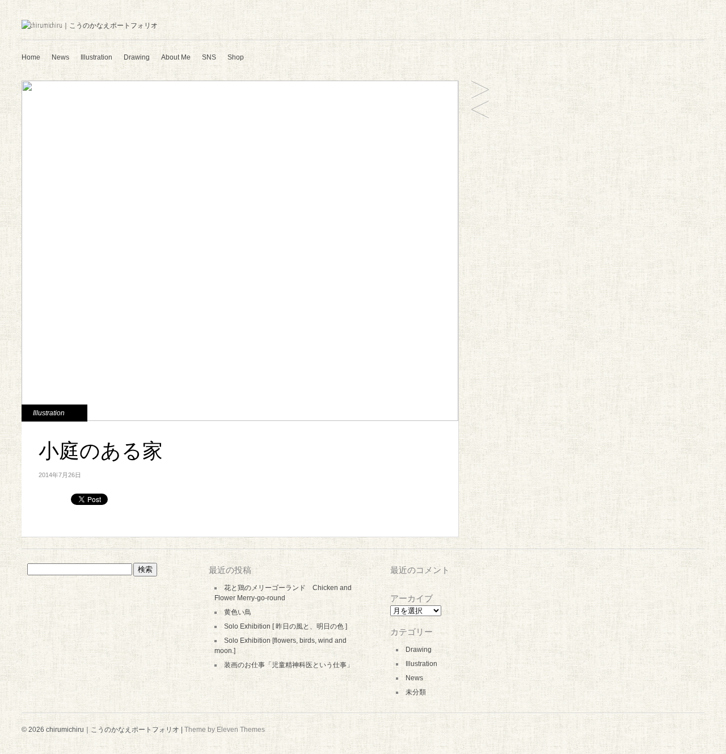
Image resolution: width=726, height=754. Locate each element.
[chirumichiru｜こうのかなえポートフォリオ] (90, 25)
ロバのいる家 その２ (480, 110)
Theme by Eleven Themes (224, 730)
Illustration (96, 57)
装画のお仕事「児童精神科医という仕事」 (288, 665)
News (60, 57)
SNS (209, 57)
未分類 (416, 692)
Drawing (137, 57)
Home (31, 57)
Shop (235, 57)
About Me (176, 57)
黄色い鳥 (237, 612)
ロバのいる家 (480, 90)
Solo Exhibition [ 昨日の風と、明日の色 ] (285, 626)
